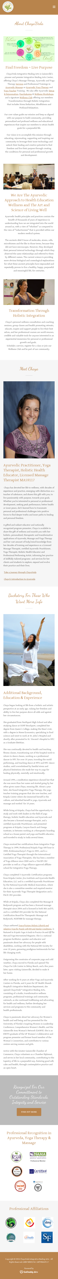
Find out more (29, 1112)
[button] (54, 7)
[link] (8, 6)
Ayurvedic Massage (14, 87)
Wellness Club (26, 97)
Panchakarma (25, 94)
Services (19, 84)
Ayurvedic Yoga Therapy (37, 87)
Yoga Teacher (10, 91)
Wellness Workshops (43, 94)
